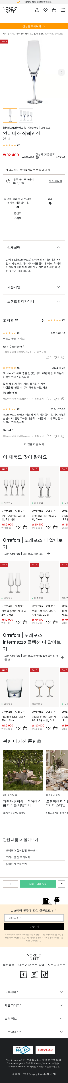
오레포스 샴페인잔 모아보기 (22, 850)
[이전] (6, 72)
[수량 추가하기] (15, 884)
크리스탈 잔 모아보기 (18, 857)
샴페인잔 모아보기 (16, 863)
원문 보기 (41, 352)
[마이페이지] (36, 10)
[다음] (61, 72)
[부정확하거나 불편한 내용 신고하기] (62, 357)
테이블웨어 (8, 33)
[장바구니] (54, 10)
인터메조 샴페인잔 (54, 33)
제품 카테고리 (14, 1005)
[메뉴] (63, 10)
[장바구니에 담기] (25, 527)
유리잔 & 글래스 (24, 33)
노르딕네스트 (13, 1032)
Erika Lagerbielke (13, 127)
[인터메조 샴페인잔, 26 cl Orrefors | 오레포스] (34, 72)
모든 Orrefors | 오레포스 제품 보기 (24, 553)
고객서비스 (12, 992)
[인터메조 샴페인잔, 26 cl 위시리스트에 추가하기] (61, 884)
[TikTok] (44, 974)
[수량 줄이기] (5, 884)
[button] (11, 145)
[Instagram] (34, 974)
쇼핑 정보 (11, 1018)
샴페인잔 (38, 33)
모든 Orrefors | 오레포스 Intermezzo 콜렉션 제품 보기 (31, 657)
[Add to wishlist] (18, 527)
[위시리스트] (45, 10)
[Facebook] (23, 974)
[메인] (10, 10)
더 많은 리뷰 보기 (34, 444)
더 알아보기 (55, 181)
